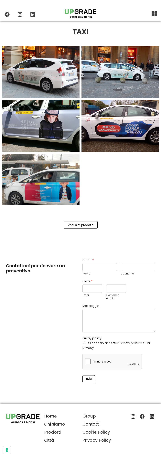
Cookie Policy (96, 432)
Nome (88, 260)
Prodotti (52, 432)
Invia (89, 379)
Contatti (91, 424)
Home (50, 416)
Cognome (127, 273)
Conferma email (112, 297)
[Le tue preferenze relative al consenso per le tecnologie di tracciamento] (7, 450)
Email (87, 281)
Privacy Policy (96, 440)
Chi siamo (54, 424)
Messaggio (90, 306)
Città (49, 440)
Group (89, 416)
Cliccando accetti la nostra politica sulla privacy (116, 345)
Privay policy (92, 338)
